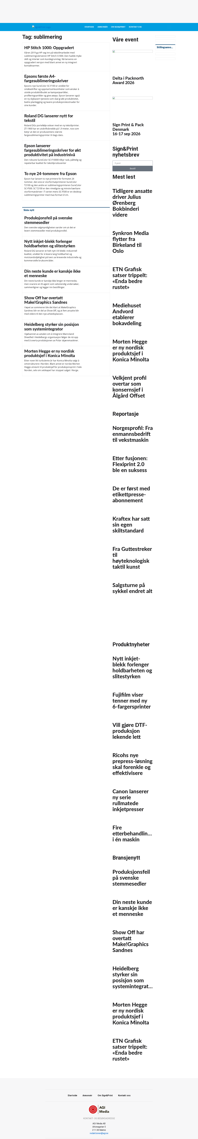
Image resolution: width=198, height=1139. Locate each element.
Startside (89, 27)
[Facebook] (96, 1083)
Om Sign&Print (118, 27)
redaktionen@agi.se (99, 1133)
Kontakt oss (135, 27)
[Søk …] (169, 27)
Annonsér (102, 27)
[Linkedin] (102, 1083)
